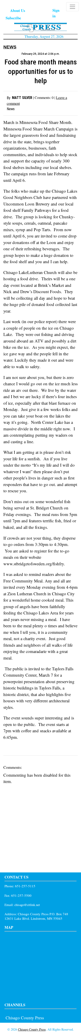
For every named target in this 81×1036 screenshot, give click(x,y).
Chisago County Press (25, 1017)
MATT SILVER (22, 98)
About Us (17, 10)
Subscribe (13, 18)
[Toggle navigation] (72, 6)
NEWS (9, 47)
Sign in (55, 13)
